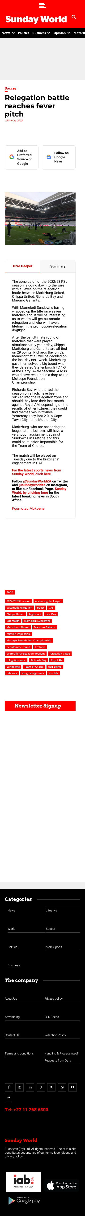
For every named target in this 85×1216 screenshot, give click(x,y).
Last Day (51, 614)
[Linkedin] (35, 179)
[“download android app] (23, 1206)
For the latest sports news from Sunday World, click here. (36, 472)
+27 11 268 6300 (30, 1110)
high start (35, 614)
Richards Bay (38, 660)
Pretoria (40, 647)
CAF (51, 607)
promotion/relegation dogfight (26, 653)
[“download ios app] (61, 1192)
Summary (57, 266)
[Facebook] (24, 179)
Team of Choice (33, 666)
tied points (54, 666)
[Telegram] (57, 179)
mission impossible (18, 634)
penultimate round (18, 647)
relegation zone (16, 660)
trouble (53, 673)
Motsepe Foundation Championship (29, 640)
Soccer (11, 88)
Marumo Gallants (44, 627)
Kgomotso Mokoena (28, 508)
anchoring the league (48, 601)
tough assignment (33, 673)
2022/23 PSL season (18, 601)
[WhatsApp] (67, 179)
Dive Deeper (22, 266)
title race (12, 673)
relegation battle (60, 653)
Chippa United (15, 614)
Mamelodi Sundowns (37, 620)
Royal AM (57, 660)
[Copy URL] (78, 179)
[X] (46, 179)
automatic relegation (19, 607)
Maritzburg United (18, 627)
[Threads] (9, 1098)
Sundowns (13, 666)
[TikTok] (41, 1087)
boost (40, 607)
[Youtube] (72, 1087)
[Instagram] (19, 1087)
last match (13, 620)
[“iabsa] (23, 1192)
